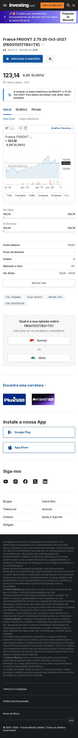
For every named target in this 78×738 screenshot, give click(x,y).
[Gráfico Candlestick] (7, 128)
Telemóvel (9, 509)
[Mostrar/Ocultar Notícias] (25, 128)
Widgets (8, 524)
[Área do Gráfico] (12, 128)
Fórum (36, 109)
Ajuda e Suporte (52, 517)
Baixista (42, 340)
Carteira (8, 517)
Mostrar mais (39, 283)
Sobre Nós (48, 501)
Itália (60, 297)
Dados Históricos (29, 118)
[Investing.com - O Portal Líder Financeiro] (22, 5)
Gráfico (21, 109)
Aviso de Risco (11, 713)
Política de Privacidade (16, 701)
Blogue (7, 501)
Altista (42, 357)
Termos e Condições (15, 689)
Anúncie (47, 509)
